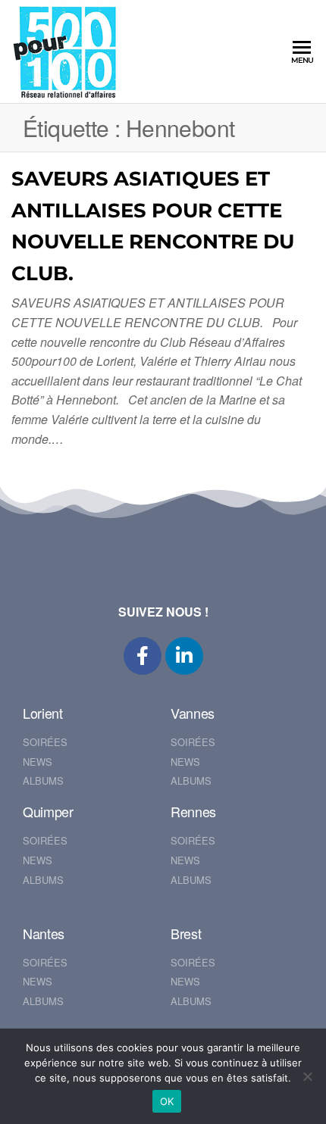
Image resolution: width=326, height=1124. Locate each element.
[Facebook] (142, 656)
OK (167, 1101)
